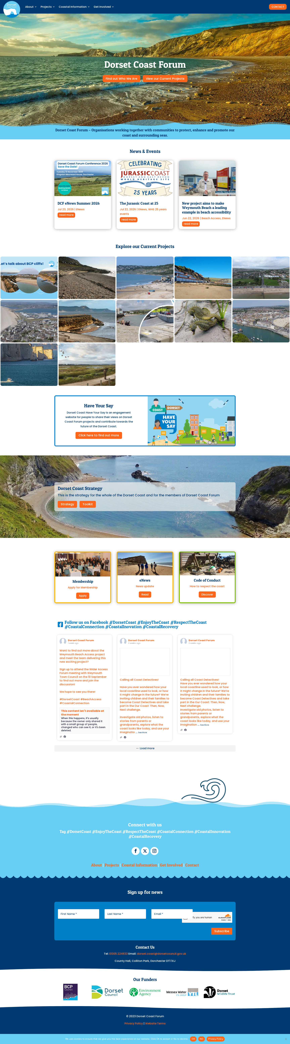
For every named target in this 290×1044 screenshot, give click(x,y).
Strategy (67, 504)
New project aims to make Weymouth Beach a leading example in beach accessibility (206, 207)
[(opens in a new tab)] (64, 736)
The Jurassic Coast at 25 (139, 203)
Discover (207, 594)
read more (66, 215)
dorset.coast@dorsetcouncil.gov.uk (161, 954)
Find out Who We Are (121, 78)
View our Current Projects (165, 78)
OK (193, 1038)
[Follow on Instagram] (154, 851)
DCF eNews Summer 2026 (79, 203)
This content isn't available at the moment (82, 713)
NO (201, 1038)
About (29, 7)
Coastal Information (73, 7)
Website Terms (155, 1023)
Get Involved (102, 7)
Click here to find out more (99, 435)
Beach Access (211, 218)
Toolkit (88, 504)
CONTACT (278, 7)
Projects (46, 7)
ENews (80, 209)
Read (145, 594)
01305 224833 (118, 954)
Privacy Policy (134, 1023)
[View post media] (145, 662)
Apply (83, 596)
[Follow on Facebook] (136, 851)
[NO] (285, 1039)
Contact (192, 865)
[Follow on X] (145, 851)
